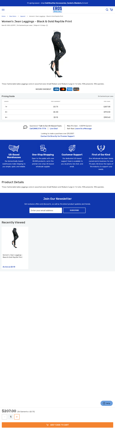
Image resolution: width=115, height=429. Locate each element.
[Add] (17, 417)
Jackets (70, 3)
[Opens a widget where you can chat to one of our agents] (106, 403)
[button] (57, 55)
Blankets (78, 3)
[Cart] (111, 9)
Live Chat (54, 129)
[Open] (3, 9)
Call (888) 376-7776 (38, 129)
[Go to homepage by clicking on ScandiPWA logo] (57, 10)
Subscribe (74, 210)
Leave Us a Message (83, 129)
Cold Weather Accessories (55, 3)
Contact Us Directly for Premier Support (57, 136)
